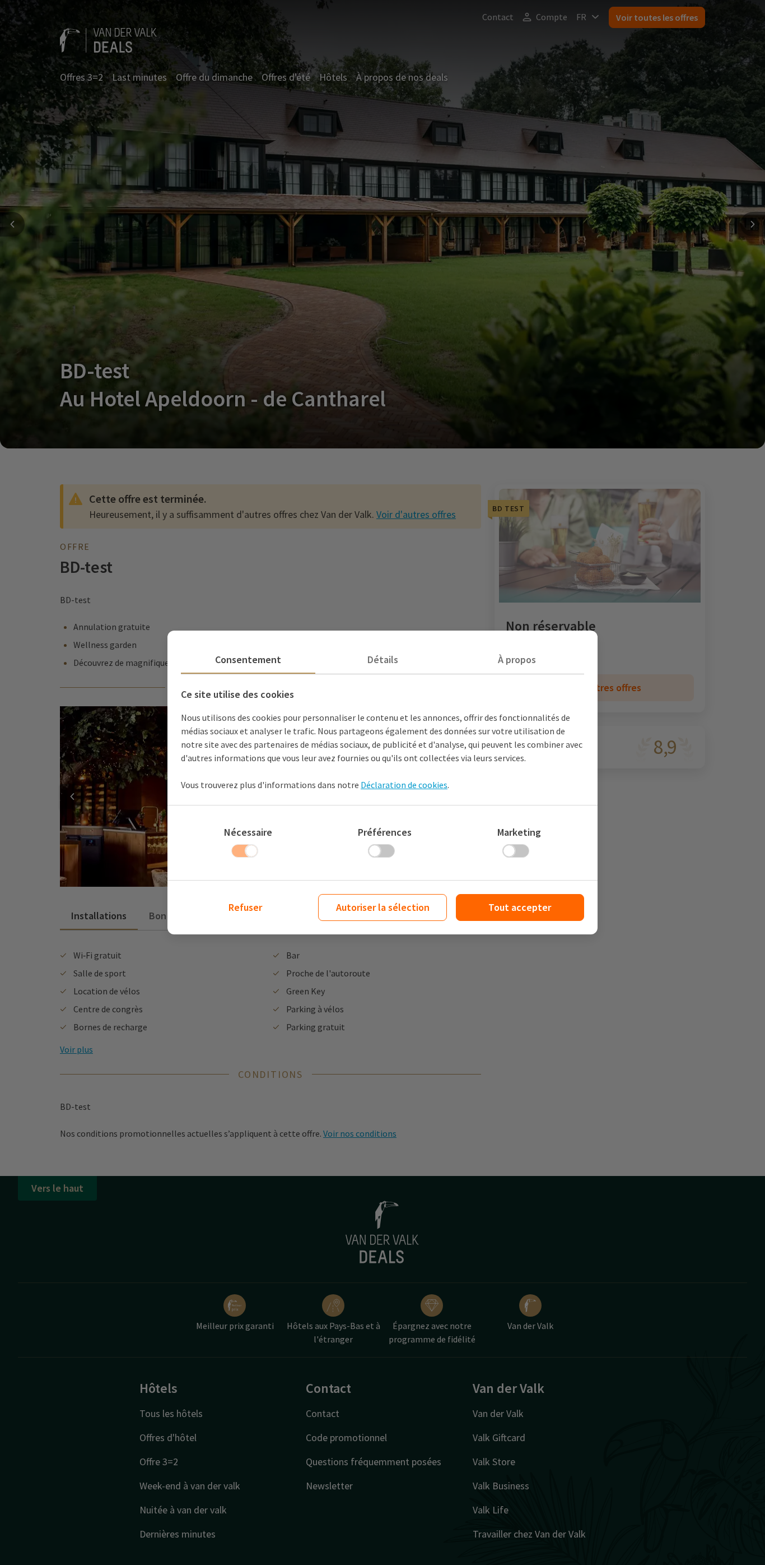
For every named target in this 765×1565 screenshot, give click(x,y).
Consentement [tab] (248, 659)
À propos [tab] (517, 659)
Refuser (245, 907)
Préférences (385, 832)
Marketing (519, 832)
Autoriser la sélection (383, 907)
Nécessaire (248, 832)
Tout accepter (519, 907)
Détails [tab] (382, 659)
